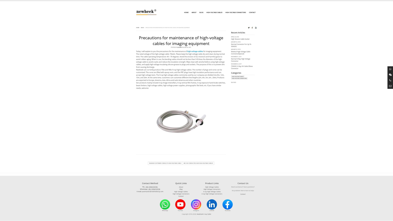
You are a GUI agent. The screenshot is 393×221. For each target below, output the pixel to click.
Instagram (196, 210)
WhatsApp (165, 210)
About (194, 12)
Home (186, 12)
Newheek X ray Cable (204, 214)
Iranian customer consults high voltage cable (165, 163)
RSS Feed (233, 82)
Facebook (227, 210)
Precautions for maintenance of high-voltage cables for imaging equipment (181, 40)
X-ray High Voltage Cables (212, 192)
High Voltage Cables (214, 12)
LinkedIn (211, 210)
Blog (201, 12)
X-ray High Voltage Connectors (212, 194)
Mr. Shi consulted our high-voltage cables (198, 163)
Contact (252, 12)
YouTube (180, 210)
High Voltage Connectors (235, 12)
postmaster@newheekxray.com (152, 191)
